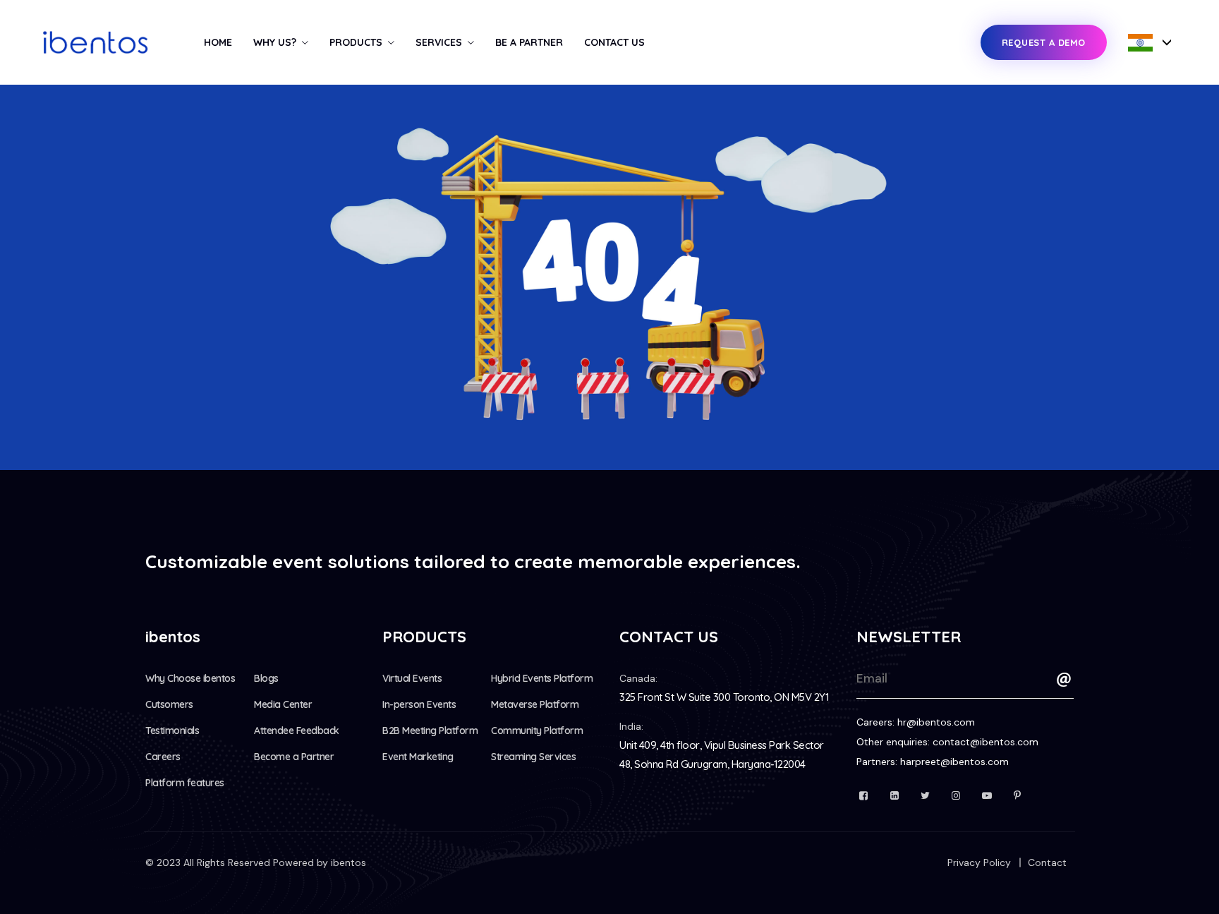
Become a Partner (294, 756)
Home (218, 42)
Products (355, 42)
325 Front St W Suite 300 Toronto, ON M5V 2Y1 (724, 697)
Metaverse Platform (534, 704)
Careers (163, 756)
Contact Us (614, 42)
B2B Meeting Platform (430, 730)
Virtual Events (412, 678)
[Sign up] (1064, 679)
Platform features (184, 782)
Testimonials (172, 730)
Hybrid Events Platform (542, 678)
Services (439, 42)
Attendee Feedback (296, 730)
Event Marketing (418, 756)
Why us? (274, 42)
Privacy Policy (979, 862)
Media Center (283, 704)
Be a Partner (529, 42)
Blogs (266, 678)
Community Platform (537, 730)
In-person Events (419, 704)
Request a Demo (1044, 42)
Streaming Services (533, 756)
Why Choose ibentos (190, 678)
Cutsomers (169, 704)
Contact (1047, 862)
